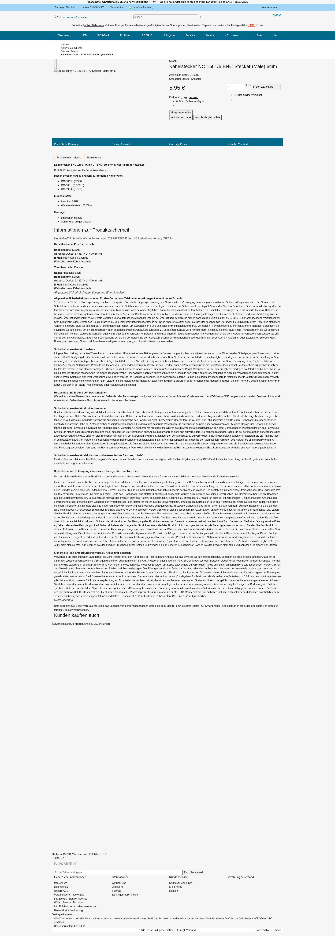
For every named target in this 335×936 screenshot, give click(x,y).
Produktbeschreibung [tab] (69, 157)
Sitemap (116, 890)
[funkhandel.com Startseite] (70, 17)
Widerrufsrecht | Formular (68, 902)
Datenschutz (61, 886)
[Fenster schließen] (55, 61)
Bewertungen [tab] (94, 157)
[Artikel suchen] (199, 17)
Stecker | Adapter (191, 78)
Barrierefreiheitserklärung (68, 910)
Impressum (60, 882)
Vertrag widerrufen (62, 914)
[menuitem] (64, 35)
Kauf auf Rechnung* (180, 882)
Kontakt (173, 890)
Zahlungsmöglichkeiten (125, 894)
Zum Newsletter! (193, 872)
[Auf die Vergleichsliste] (55, 66)
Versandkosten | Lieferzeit (69, 894)
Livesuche (117, 886)
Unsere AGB (61, 890)
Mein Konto (175, 886)
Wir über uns (119, 882)
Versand (193, 97)
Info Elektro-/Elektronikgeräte (70, 898)
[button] (270, 7)
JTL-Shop (275, 929)
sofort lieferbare (94, 25)
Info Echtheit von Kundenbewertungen (75, 906)
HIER (251, 25)
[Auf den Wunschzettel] (59, 66)
